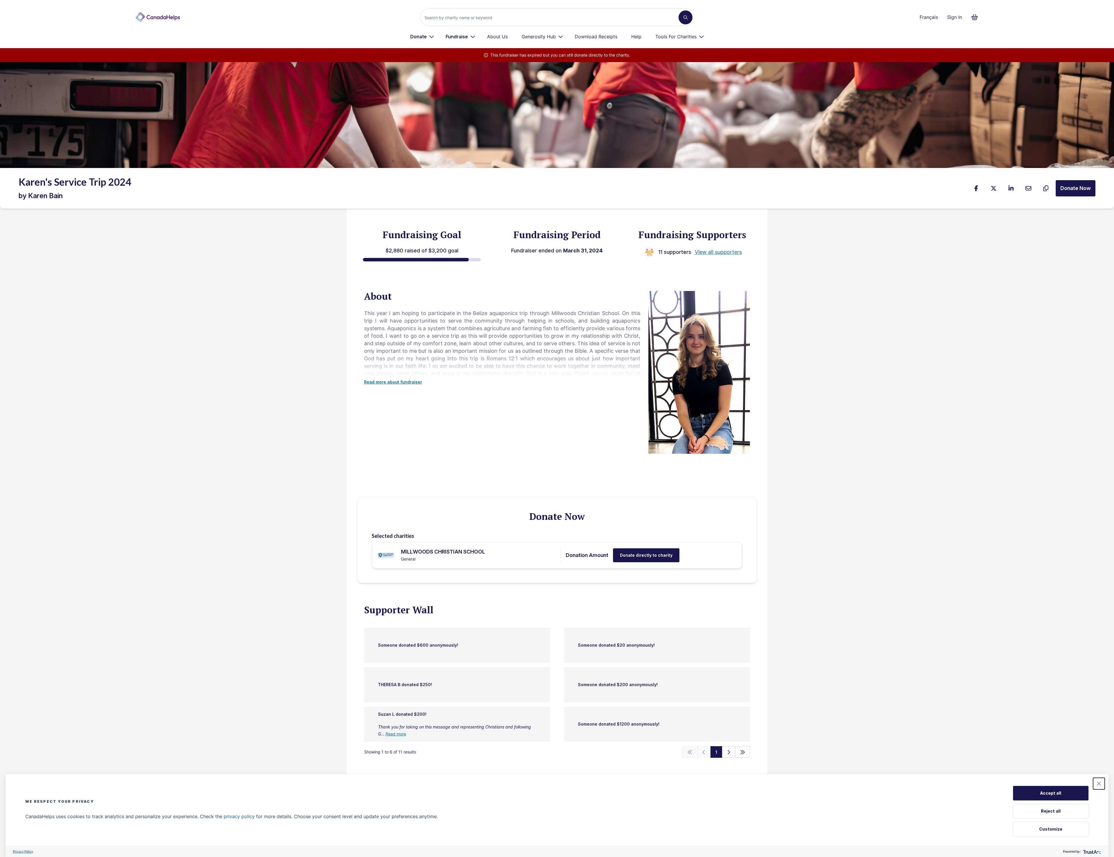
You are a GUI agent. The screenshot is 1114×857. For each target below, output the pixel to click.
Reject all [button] (1051, 811)
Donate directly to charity (646, 555)
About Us (497, 36)
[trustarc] (1091, 851)
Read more (396, 733)
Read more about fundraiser (393, 381)
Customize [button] (1050, 829)
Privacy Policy (23, 851)
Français (929, 17)
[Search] (685, 17)
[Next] (728, 752)
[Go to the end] (742, 752)
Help (636, 36)
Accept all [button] (1050, 793)
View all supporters (718, 252)
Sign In (954, 17)
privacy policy (239, 816)
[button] (1099, 783)
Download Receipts (596, 36)
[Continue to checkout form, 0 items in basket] (976, 17)
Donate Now (1075, 188)
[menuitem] (422, 36)
